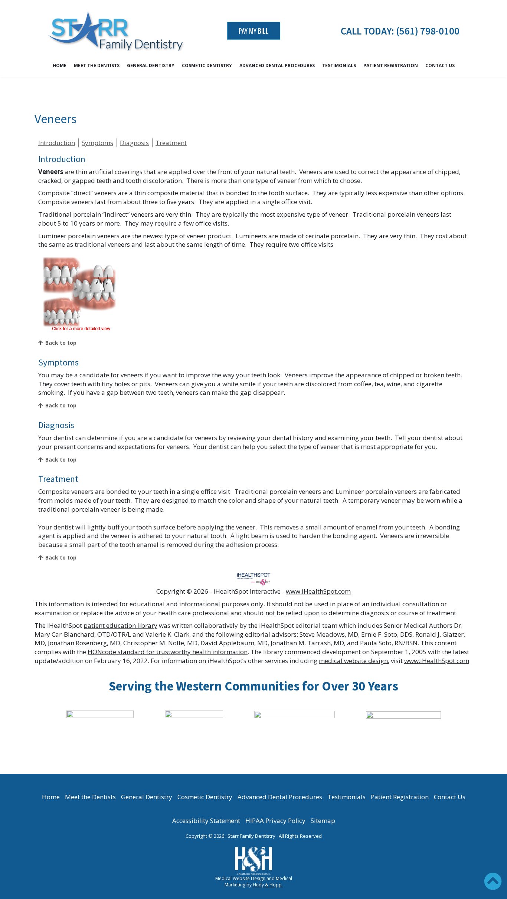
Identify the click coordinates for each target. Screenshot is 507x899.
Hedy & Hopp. (268, 885)
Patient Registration (390, 65)
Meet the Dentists (97, 65)
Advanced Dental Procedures (277, 65)
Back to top (60, 342)
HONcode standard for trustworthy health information (168, 651)
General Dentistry (150, 65)
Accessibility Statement (206, 820)
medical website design (353, 660)
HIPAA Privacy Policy (275, 820)
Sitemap (323, 820)
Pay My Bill (254, 31)
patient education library (120, 625)
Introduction (56, 142)
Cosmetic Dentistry (207, 65)
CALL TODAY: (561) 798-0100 (400, 30)
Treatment (171, 142)
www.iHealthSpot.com (318, 591)
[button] (493, 881)
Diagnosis (134, 142)
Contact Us (440, 65)
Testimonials (339, 65)
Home (59, 65)
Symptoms (97, 142)
